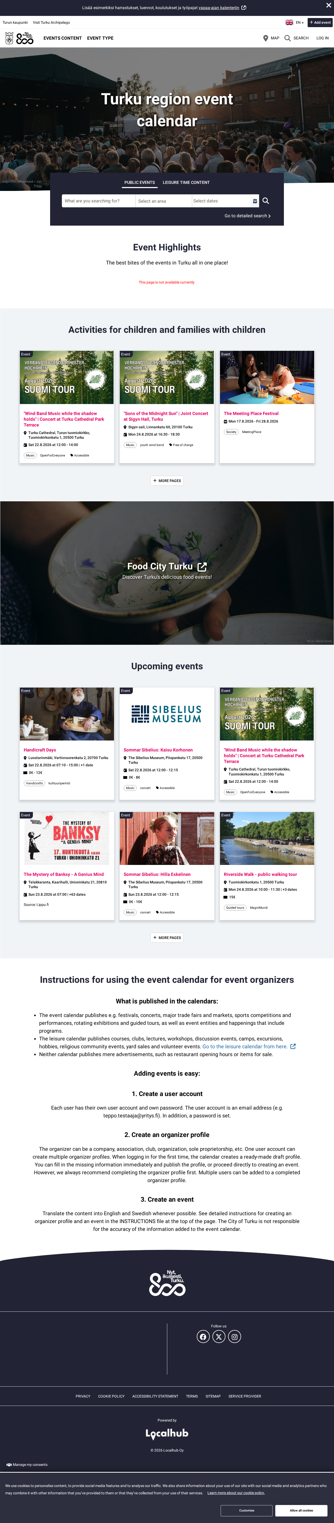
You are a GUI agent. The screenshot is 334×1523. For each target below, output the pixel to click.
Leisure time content (186, 182)
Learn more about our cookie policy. (236, 1493)
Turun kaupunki (15, 22)
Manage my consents (30, 1464)
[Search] (265, 200)
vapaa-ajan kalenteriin (219, 7)
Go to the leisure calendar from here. (245, 1046)
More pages (170, 481)
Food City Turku (160, 566)
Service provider (245, 1396)
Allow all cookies (301, 1510)
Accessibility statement (155, 1396)
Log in (323, 38)
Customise (246, 1510)
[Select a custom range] (255, 200)
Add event (322, 22)
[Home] (19, 38)
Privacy (83, 1396)
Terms (192, 1396)
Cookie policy (111, 1396)
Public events (139, 182)
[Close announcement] (329, 5)
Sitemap (213, 1396)
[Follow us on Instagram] (234, 1336)
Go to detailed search (246, 215)
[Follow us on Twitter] (218, 1336)
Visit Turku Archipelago (51, 22)
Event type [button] (100, 38)
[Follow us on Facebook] (203, 1336)
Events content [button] (63, 38)
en (300, 21)
